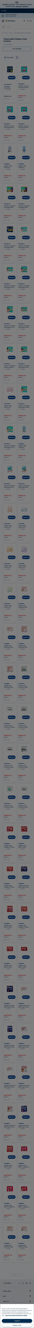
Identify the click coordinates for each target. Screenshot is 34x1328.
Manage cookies (17, 1325)
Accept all (17, 1321)
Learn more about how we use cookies (16, 1315)
